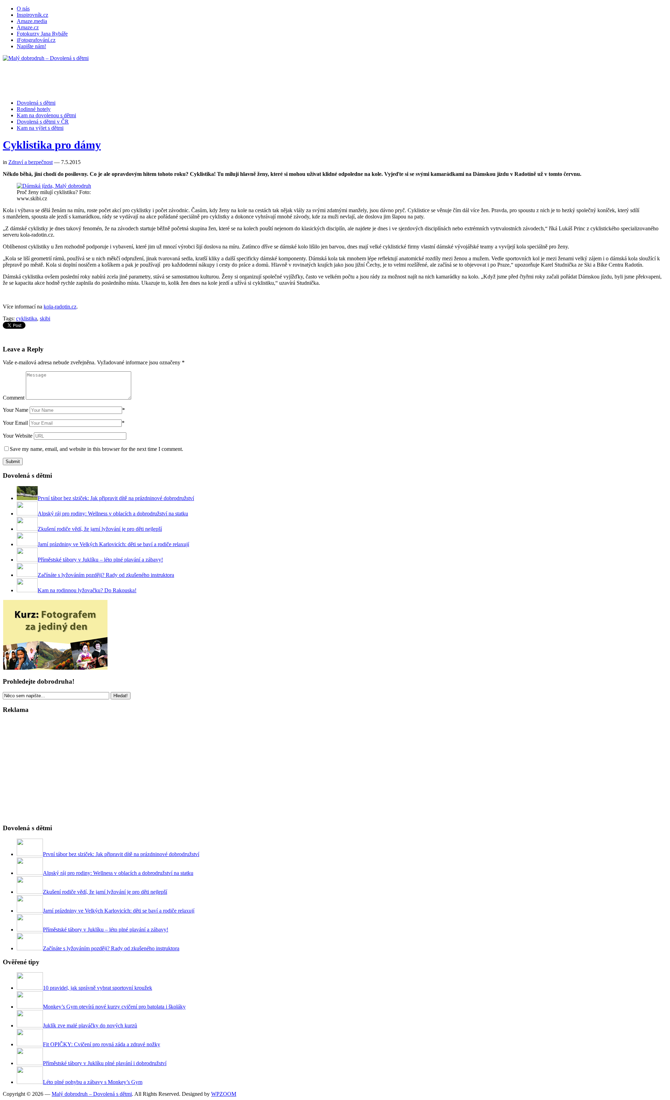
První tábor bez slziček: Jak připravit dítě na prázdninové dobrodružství (116, 498)
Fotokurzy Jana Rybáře (42, 34)
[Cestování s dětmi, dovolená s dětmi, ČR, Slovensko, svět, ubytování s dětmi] (46, 58)
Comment (13, 398)
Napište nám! (31, 46)
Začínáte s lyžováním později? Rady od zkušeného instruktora (106, 575)
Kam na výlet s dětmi (40, 128)
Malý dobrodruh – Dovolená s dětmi (92, 1094)
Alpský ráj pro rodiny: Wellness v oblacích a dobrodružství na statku (113, 513)
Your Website (17, 436)
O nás (23, 9)
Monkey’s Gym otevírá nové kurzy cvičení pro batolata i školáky (114, 1007)
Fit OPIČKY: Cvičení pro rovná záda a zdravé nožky (101, 1044)
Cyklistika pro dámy (52, 145)
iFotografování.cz (36, 40)
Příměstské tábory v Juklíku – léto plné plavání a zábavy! (100, 560)
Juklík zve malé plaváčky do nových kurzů (90, 1025)
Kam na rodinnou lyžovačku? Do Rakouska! (87, 590)
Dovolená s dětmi (36, 103)
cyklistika (26, 318)
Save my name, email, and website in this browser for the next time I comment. (96, 449)
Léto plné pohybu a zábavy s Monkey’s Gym (92, 1082)
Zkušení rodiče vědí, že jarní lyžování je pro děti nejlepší (100, 529)
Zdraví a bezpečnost (30, 162)
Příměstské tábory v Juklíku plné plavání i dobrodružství (104, 1063)
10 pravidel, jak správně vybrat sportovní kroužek (97, 988)
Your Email (15, 423)
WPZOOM (223, 1094)
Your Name (15, 410)
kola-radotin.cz (60, 307)
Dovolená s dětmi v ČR (43, 122)
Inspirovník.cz (32, 15)
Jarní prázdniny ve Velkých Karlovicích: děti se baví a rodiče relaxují (113, 544)
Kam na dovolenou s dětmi (46, 115)
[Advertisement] (130, 77)
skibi (45, 318)
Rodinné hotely (34, 109)
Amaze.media (32, 21)
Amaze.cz (28, 27)
